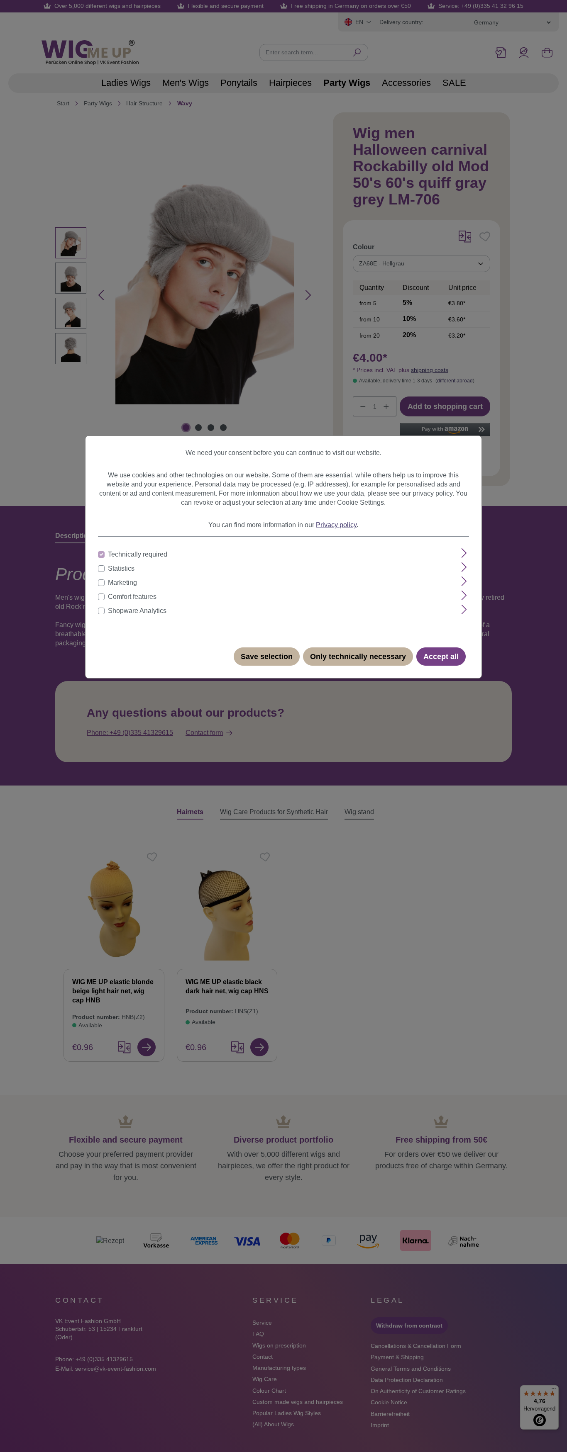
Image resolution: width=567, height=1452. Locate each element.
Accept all (441, 656)
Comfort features (132, 596)
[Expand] (464, 553)
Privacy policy (336, 524)
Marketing (122, 582)
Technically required (137, 554)
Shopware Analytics (137, 610)
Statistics (121, 568)
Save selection (267, 656)
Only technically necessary (358, 656)
